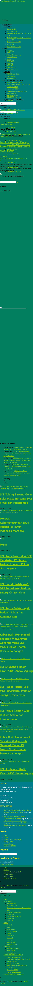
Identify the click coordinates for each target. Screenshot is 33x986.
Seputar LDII (11, 68)
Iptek (8, 53)
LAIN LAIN (7, 118)
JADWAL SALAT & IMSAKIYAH (13, 100)
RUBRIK (6, 48)
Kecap (10, 124)
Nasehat (10, 63)
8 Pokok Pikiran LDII (14, 47)
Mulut (3, 545)
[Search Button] (17, 112)
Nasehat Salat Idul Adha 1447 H (18, 85)
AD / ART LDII (12, 31)
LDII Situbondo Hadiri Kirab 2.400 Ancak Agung (16, 669)
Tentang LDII (11, 29)
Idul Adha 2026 (12, 87)
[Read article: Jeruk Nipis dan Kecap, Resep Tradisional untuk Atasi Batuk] (16, 135)
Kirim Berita (11, 76)
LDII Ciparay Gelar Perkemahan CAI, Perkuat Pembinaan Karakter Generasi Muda (16, 473)
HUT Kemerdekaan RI (14, 83)
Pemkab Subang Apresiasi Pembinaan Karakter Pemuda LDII (18, 448)
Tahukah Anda (12, 114)
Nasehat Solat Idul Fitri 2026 (17, 158)
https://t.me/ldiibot (6, 864)
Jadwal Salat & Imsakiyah (12, 840)
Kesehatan (11, 55)
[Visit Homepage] (12, 1)
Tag (5, 124)
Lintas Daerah (12, 57)
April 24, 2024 (5, 158)
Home (2, 124)
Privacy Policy (8, 844)
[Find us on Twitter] (0, 882)
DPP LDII (9, 885)
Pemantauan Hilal (13, 123)
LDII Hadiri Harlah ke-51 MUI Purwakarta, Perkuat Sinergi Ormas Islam (15, 588)
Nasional (10, 105)
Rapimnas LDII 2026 (14, 98)
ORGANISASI (8, 25)
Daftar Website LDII (14, 42)
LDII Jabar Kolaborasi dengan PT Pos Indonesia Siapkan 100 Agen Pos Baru (17, 454)
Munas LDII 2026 (13, 154)
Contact (10, 46)
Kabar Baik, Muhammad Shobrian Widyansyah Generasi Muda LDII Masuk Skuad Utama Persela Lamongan (15, 643)
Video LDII (10, 44)
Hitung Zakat (11, 131)
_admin (4, 156)
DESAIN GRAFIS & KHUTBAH (13, 80)
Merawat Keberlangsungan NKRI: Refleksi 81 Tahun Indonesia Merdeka (14, 525)
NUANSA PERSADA (10, 846)
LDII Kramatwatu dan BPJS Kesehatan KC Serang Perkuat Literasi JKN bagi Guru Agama (16, 562)
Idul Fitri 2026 (12, 163)
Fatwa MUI (10, 40)
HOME (6, 20)
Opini (9, 59)
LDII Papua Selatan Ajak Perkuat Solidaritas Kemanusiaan (15, 612)
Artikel (9, 50)
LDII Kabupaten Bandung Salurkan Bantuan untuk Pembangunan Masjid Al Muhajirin (17, 460)
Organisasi (10, 61)
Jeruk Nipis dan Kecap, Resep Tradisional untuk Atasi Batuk (15, 146)
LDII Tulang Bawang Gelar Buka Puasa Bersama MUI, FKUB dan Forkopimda (16, 498)
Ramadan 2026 (12, 95)
